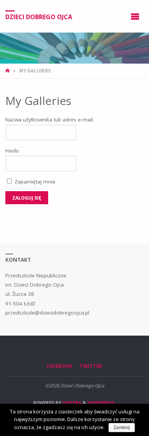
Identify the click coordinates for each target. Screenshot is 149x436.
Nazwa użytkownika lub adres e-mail (49, 119)
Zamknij (121, 427)
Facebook (59, 366)
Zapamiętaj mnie (34, 181)
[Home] (8, 71)
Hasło (12, 150)
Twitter (91, 366)
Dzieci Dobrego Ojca (38, 16)
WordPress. (101, 403)
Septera (71, 403)
